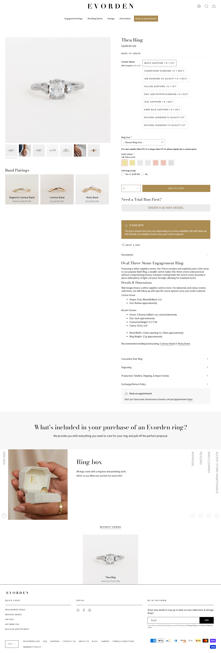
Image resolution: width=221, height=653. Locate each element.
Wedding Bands (13, 614)
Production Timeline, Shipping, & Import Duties (145, 375)
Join (206, 620)
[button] (73, 17)
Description (127, 254)
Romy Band (184, 343)
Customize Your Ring (131, 358)
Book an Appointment (17, 629)
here (190, 399)
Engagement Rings (15, 609)
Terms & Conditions (123, 641)
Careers (105, 641)
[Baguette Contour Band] (22, 189)
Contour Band (167, 343)
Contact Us (69, 641)
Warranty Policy (32, 647)
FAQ (45, 641)
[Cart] (214, 6)
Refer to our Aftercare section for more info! (99, 475)
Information (12, 624)
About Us (84, 641)
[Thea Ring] (110, 559)
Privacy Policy (192, 625)
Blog (95, 641)
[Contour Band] (57, 189)
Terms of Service (207, 625)
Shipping (55, 641)
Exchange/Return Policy (133, 384)
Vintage (9, 619)
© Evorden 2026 (31, 641)
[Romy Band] (92, 189)
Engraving (126, 367)
